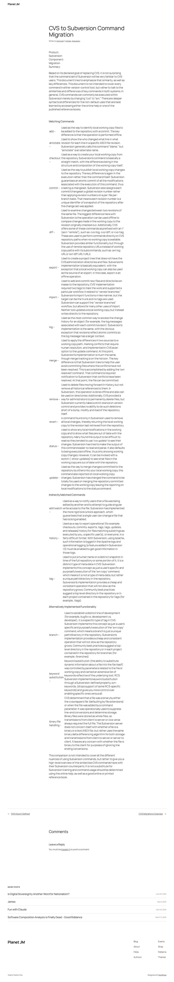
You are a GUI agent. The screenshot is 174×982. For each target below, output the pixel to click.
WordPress (162, 975)
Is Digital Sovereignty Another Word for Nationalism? (38, 894)
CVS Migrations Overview (151, 813)
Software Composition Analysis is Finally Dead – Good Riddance (45, 917)
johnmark (60, 41)
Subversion (76, 41)
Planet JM (14, 4)
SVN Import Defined (20, 813)
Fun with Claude (17, 909)
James (12, 901)
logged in (65, 849)
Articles (68, 41)
